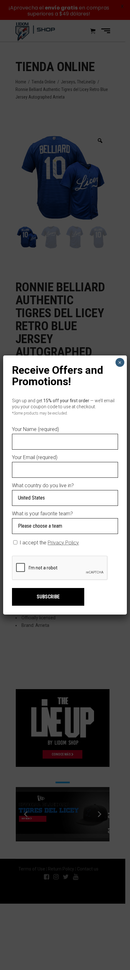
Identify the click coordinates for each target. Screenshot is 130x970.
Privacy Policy (63, 543)
